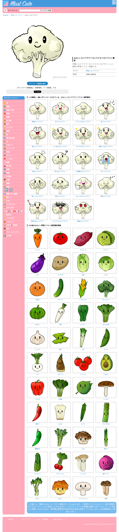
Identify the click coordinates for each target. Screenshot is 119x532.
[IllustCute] (18, 5)
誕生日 (8, 215)
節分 (8, 229)
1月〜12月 (10, 208)
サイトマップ (26, 519)
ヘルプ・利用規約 (42, 519)
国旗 (8, 162)
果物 (8, 113)
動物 (8, 131)
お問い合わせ (57, 519)
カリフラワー (19, 15)
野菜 (12, 15)
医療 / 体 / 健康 (11, 194)
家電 (8, 169)
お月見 (8, 236)
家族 (8, 183)
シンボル (9, 159)
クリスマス (10, 218)
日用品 (8, 176)
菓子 (8, 124)
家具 (8, 173)
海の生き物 (10, 138)
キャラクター (11, 204)
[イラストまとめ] (114, 4)
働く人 (8, 197)
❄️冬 (21, 211)
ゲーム (8, 155)
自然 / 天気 (10, 110)
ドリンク (9, 127)
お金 (8, 201)
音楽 (8, 152)
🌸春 (5, 211)
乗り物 (8, 166)
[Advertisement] (94, 37)
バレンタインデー (12, 232)
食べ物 (8, 120)
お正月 (8, 225)
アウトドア (10, 148)
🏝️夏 (11, 211)
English (10, 519)
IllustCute (5, 15)
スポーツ (9, 145)
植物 (8, 106)
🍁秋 (16, 211)
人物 (8, 180)
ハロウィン (10, 222)
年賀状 (15, 225)
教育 (8, 187)
